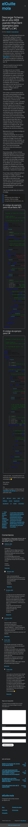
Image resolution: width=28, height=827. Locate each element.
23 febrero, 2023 (8, 544)
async (14, 498)
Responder (7, 568)
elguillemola (5, 503)
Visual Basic (21, 503)
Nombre (4, 726)
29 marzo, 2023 (10, 571)
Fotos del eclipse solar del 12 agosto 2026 (10, 786)
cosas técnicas (15, 31)
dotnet (10, 501)
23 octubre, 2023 (8, 618)
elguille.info (16, 501)
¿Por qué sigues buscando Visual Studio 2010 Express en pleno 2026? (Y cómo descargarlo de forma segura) (11, 772)
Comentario (5, 709)
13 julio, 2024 (7, 640)
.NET (4, 498)
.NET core (9, 498)
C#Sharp (5, 501)
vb (10, 503)
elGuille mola (8, 6)
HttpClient (6, 57)
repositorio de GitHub (9, 491)
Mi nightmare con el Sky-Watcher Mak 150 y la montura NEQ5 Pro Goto (11, 780)
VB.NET (15, 503)
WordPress (23, 820)
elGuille (8, 31)
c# (22, 498)
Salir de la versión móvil (14, 825)
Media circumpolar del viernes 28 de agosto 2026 (11, 764)
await (19, 498)
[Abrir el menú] (25, 6)
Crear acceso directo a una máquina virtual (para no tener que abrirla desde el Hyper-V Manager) (5, 519)
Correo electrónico (6, 732)
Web (3, 738)
